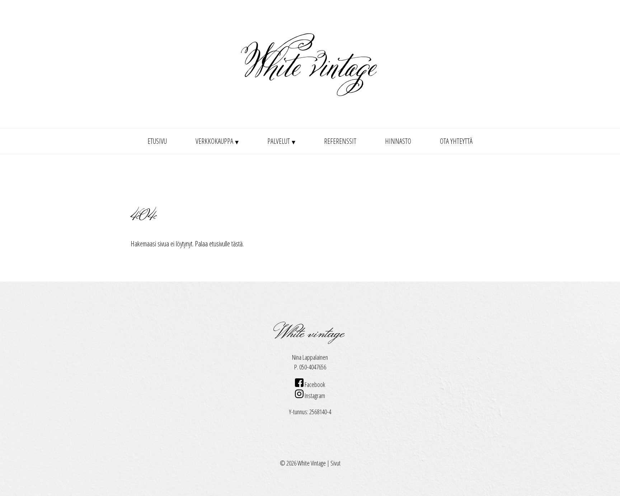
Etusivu (157, 141)
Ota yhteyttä (456, 141)
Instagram (314, 395)
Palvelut (278, 141)
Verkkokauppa (214, 141)
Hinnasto (398, 141)
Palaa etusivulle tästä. (219, 244)
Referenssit (340, 141)
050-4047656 (312, 367)
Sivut (335, 463)
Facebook (314, 384)
